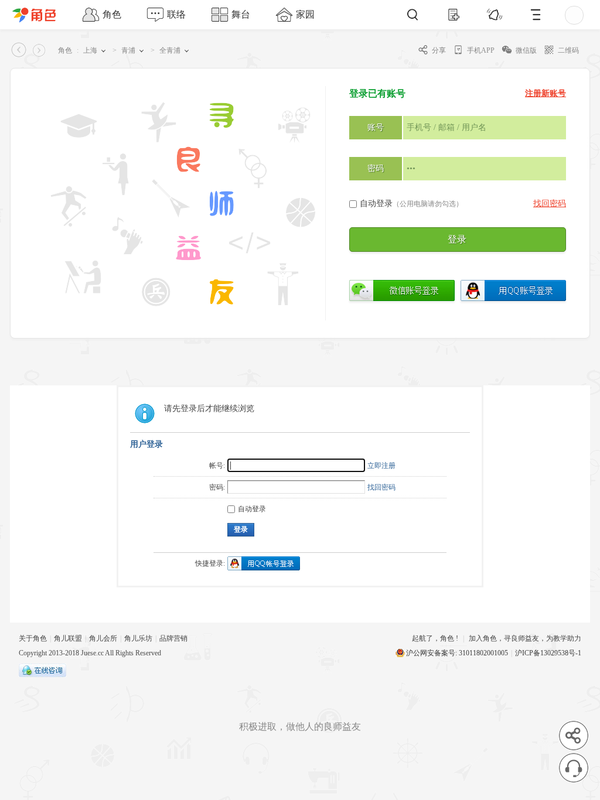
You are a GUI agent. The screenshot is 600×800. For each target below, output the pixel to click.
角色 (112, 14)
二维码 (568, 50)
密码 (375, 168)
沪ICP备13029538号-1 (548, 653)
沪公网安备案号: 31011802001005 (457, 653)
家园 (305, 14)
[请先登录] (554, 14)
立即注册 (381, 465)
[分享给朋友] (573, 735)
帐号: (217, 465)
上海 (90, 50)
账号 (375, 127)
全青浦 (169, 50)
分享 (439, 50)
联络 (176, 14)
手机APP (481, 50)
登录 (457, 239)
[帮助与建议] (573, 767)
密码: (217, 487)
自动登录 (411, 203)
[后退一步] (19, 50)
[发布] (453, 14)
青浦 (128, 50)
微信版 (526, 50)
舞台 (240, 14)
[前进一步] (40, 50)
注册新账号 (545, 93)
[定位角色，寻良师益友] (39, 14)
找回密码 (549, 203)
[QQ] (42, 675)
